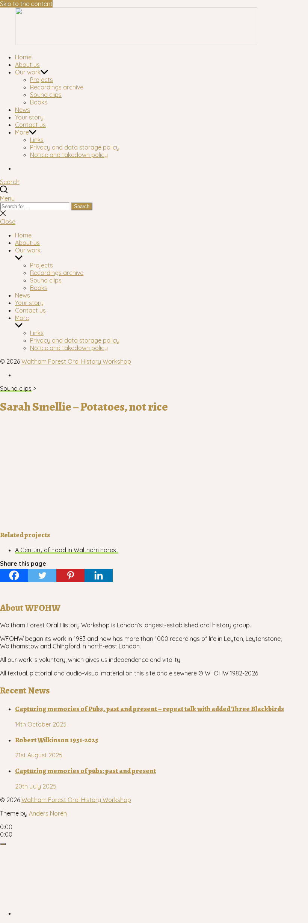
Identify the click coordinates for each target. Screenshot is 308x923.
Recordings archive (56, 87)
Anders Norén (48, 813)
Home (23, 57)
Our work (28, 72)
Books (38, 102)
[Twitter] (42, 575)
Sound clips (46, 94)
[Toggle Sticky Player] (3, 844)
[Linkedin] (99, 575)
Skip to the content (26, 4)
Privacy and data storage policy (74, 147)
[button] (154, 198)
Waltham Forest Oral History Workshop (76, 361)
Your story (29, 117)
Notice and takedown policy (69, 155)
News (22, 109)
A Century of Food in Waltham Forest (66, 550)
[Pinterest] (70, 575)
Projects (41, 79)
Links (37, 140)
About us (27, 64)
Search (81, 206)
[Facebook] (14, 575)
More (22, 132)
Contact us (30, 124)
